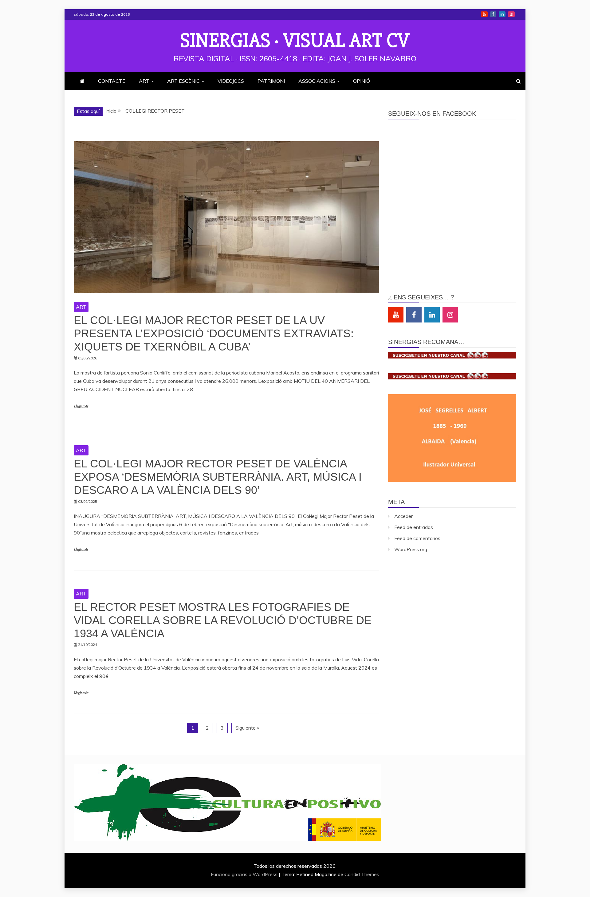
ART (144, 81)
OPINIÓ (361, 81)
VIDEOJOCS (231, 81)
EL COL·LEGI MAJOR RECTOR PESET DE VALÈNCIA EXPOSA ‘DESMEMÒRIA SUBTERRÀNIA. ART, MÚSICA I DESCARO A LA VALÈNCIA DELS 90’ (218, 476)
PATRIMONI (271, 81)
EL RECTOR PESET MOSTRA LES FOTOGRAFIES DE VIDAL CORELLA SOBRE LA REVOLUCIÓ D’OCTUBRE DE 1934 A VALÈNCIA (223, 620)
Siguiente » (247, 728)
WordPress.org (410, 549)
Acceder (403, 516)
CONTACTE (111, 81)
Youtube (484, 14)
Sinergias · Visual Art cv (295, 41)
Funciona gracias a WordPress (245, 874)
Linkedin (502, 14)
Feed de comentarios (417, 538)
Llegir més (81, 406)
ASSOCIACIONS (316, 81)
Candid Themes (361, 874)
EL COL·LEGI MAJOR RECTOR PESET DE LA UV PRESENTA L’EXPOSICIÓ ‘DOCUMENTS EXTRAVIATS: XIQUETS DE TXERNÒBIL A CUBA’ (214, 333)
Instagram (511, 14)
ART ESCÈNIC (183, 81)
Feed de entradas (413, 527)
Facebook (493, 14)
